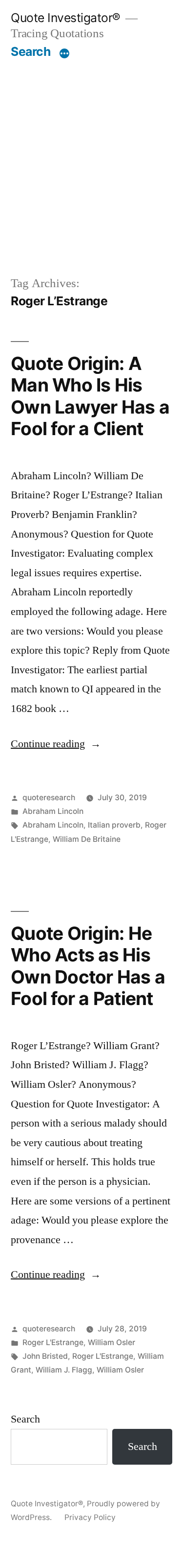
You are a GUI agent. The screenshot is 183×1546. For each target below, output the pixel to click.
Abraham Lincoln (52, 811)
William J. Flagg (64, 1369)
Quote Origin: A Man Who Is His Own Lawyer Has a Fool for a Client (90, 396)
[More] (64, 53)
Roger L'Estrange (52, 1342)
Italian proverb (114, 825)
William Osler (111, 1342)
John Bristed (45, 1356)
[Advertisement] (91, 167)
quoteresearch (48, 797)
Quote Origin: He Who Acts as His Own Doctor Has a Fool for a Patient (88, 966)
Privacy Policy (90, 1517)
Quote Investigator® (66, 17)
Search (30, 51)
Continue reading (56, 744)
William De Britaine (87, 839)
